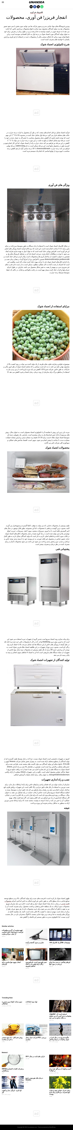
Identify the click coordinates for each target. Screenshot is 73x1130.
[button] (3, 2)
